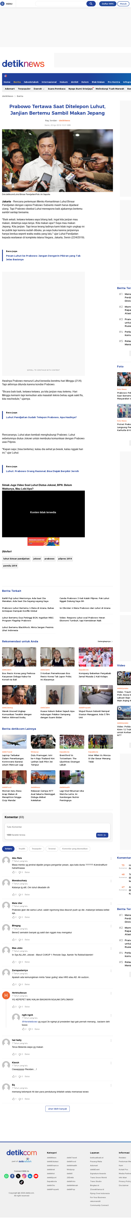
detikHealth (72, 1165)
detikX (74, 82)
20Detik (70, 1177)
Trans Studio (96, 1181)
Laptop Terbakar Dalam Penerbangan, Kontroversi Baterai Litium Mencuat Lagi (13, 760)
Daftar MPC (108, 3)
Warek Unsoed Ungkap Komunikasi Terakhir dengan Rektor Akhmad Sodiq (17, 714)
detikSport (51, 1177)
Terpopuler (24, 88)
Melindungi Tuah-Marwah (110, 88)
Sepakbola (52, 1181)
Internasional (49, 82)
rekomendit (95, 1201)
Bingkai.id (94, 1185)
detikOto (51, 1185)
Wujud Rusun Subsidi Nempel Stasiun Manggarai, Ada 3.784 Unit (94, 714)
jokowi (37, 558)
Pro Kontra (114, 82)
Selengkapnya (104, 641)
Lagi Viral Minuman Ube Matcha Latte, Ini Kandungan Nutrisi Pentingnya (72, 796)
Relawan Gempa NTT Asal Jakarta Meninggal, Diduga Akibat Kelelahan (43, 796)
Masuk (123, 3)
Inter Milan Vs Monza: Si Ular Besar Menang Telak (99, 758)
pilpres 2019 (65, 558)
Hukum (64, 82)
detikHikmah (72, 1185)
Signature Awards (98, 1173)
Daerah (38, 88)
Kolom (85, 82)
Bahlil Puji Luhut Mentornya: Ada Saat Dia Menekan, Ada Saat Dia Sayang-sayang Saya (25, 599)
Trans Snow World (98, 1177)
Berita (17, 82)
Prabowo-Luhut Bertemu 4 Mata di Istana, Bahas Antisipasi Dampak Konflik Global (28, 609)
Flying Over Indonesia (100, 1193)
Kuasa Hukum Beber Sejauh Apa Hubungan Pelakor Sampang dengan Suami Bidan (57, 714)
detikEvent (95, 1169)
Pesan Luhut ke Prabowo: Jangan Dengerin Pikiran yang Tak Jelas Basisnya (43, 257)
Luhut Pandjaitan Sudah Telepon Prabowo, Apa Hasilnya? (41, 417)
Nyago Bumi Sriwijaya (80, 88)
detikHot (51, 1173)
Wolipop (71, 1169)
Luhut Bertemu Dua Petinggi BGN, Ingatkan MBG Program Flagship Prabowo (28, 619)
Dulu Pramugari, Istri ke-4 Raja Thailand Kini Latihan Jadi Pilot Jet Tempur (42, 760)
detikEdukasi (52, 1161)
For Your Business (98, 1197)
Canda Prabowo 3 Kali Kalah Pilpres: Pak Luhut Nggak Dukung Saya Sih (84, 599)
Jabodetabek (31, 82)
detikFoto (71, 1181)
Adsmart (10, 88)
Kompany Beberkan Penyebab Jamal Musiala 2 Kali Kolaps (95, 675)
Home (7, 82)
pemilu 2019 (10, 565)
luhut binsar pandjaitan (16, 558)
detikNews (7, 96)
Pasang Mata (96, 1161)
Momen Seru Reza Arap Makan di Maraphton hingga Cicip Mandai (11, 796)
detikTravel (72, 1158)
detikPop (71, 1189)
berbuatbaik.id (96, 1158)
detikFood (71, 1161)
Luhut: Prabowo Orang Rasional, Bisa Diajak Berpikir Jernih (42, 471)
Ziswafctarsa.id (97, 1189)
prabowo (49, 558)
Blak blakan (98, 82)
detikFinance (52, 1165)
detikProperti (53, 1189)
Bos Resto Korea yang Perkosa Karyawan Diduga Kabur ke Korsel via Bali (18, 676)
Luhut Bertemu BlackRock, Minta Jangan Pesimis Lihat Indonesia (28, 628)
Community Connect (99, 1205)
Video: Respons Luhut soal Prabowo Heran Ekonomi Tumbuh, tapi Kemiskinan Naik (82, 619)
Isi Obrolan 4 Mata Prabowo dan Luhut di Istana (85, 608)
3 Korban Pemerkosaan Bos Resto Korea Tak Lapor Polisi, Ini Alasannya (56, 676)
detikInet (51, 1169)
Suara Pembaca (56, 88)
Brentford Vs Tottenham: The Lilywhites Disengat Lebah (70, 760)
